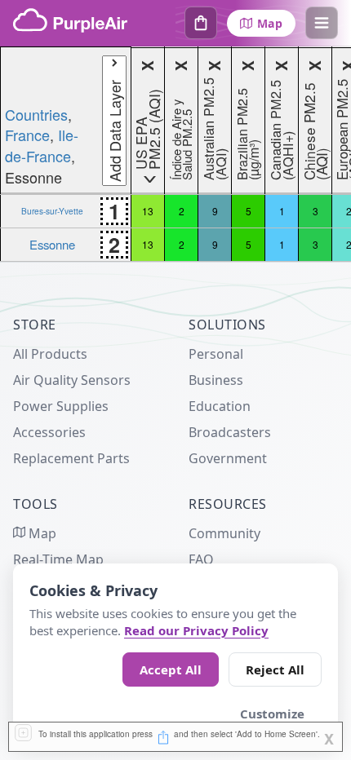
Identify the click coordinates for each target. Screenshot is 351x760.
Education (220, 406)
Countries (36, 114)
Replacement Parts (71, 458)
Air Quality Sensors (72, 380)
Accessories (49, 432)
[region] (175, 154)
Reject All (275, 669)
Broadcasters (230, 432)
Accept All (171, 669)
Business (216, 380)
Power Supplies (61, 406)
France (27, 134)
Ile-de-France (41, 145)
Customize (272, 713)
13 (147, 211)
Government (228, 458)
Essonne (52, 244)
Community (224, 533)
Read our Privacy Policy (196, 630)
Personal (216, 354)
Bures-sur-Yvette (52, 211)
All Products (50, 354)
